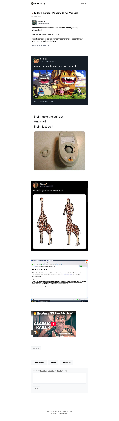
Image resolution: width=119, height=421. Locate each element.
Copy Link (67, 363)
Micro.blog (43, 371)
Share (54, 362)
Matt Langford (63, 413)
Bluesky (59, 371)
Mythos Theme (67, 411)
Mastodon (51, 371)
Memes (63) (36, 348)
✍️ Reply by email (38, 362)
